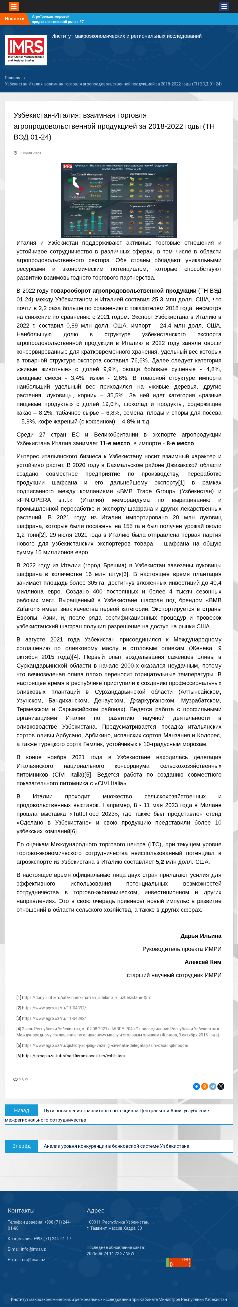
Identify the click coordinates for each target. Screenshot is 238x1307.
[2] (42, 535)
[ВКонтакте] (196, 1086)
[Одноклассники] (204, 1086)
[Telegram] (212, 1086)
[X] (220, 1086)
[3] (125, 574)
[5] (87, 774)
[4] (75, 657)
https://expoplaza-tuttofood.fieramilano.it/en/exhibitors (73, 1056)
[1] (181, 482)
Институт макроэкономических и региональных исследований (126, 36)
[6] (73, 831)
